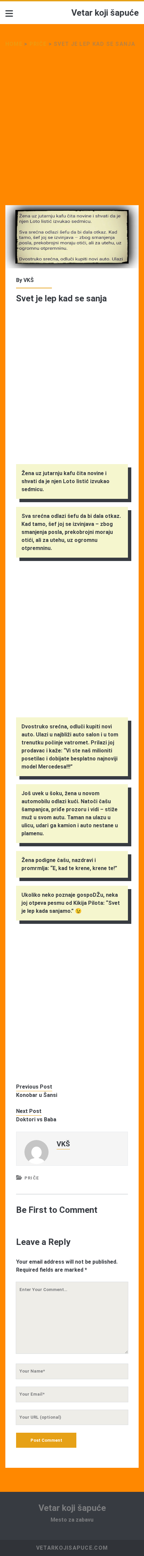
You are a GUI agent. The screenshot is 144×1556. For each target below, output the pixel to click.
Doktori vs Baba (36, 1119)
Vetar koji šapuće (105, 13)
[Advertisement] (72, 130)
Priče (38, 44)
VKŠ (28, 280)
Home (13, 44)
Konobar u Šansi (36, 1095)
